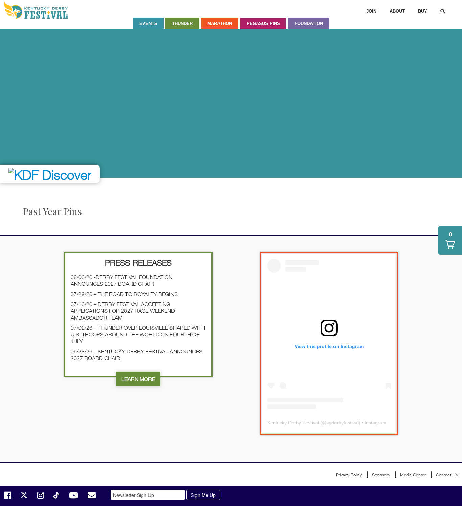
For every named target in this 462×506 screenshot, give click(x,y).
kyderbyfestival (343, 422)
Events (148, 23)
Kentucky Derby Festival (39, 10)
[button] (450, 240)
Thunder (182, 23)
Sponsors (381, 474)
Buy (422, 11)
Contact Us (447, 474)
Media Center (413, 474)
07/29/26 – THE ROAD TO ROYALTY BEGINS (124, 294)
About (397, 11)
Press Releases (138, 263)
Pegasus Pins (263, 23)
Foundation (309, 23)
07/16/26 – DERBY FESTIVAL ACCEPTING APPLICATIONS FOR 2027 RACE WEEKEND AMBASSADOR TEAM (123, 311)
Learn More (138, 379)
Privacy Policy (349, 474)
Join (371, 11)
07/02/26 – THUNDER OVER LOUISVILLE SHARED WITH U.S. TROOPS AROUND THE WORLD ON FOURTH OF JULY (138, 334)
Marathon (219, 23)
